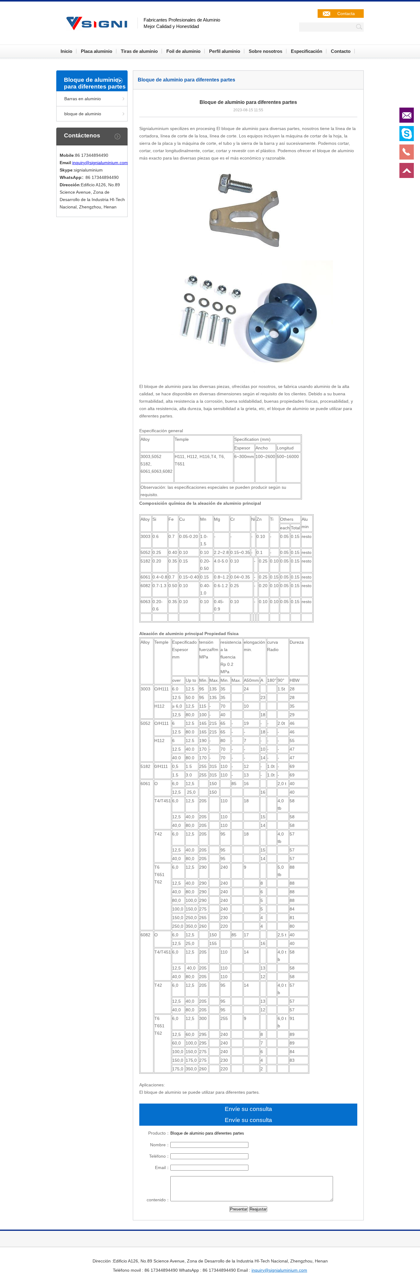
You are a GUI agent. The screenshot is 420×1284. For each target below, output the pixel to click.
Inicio (66, 51)
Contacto (341, 51)
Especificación (306, 51)
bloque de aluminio (82, 113)
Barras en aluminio (82, 98)
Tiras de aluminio (139, 51)
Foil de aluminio (183, 51)
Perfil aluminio (224, 51)
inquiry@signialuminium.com (100, 162)
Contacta (346, 13)
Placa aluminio (96, 51)
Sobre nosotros (265, 51)
